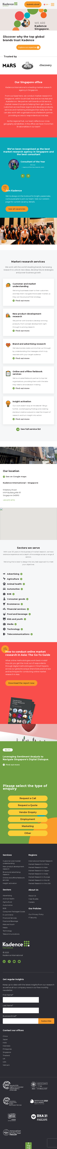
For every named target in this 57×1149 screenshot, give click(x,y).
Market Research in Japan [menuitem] (38, 870)
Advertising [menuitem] (7, 895)
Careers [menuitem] (31, 902)
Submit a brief (33, 4)
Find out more (22, 301)
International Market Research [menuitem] (40, 861)
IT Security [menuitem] (32, 917)
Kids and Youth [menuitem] (9, 924)
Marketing (28, 826)
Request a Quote (27, 805)
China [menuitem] (5, 1036)
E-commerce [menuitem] (8, 915)
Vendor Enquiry (28, 812)
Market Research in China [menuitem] (38, 864)
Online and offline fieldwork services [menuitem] (14, 879)
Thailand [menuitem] (6, 1055)
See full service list (31, 429)
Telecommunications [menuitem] (11, 934)
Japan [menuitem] (5, 1039)
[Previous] (23, 176)
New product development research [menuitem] (13, 867)
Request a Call (28, 798)
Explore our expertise (27, 47)
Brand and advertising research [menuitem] (11, 873)
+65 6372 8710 (9, 500)
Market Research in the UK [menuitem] (39, 880)
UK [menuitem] (4, 1059)
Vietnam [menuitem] (6, 1065)
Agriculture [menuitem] (7, 902)
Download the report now (21, 683)
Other (27, 833)
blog (8, 750)
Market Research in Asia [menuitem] (37, 867)
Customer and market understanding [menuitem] (12, 862)
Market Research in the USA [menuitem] (39, 883)
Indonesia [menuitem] (6, 1046)
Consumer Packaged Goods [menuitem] (14, 911)
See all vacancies (16, 209)
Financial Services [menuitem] (10, 918)
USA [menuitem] (4, 1062)
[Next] (28, 176)
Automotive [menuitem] (7, 905)
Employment (27, 819)
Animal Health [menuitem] (8, 899)
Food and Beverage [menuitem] (10, 921)
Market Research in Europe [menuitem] (39, 877)
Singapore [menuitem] (7, 1052)
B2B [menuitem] (4, 908)
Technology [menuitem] (7, 931)
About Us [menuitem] (32, 896)
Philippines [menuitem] (7, 1049)
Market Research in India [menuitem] (38, 874)
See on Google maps (16, 476)
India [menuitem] (5, 1043)
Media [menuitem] (5, 928)
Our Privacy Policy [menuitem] (36, 914)
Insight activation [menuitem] (10, 883)
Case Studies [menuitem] (33, 899)
